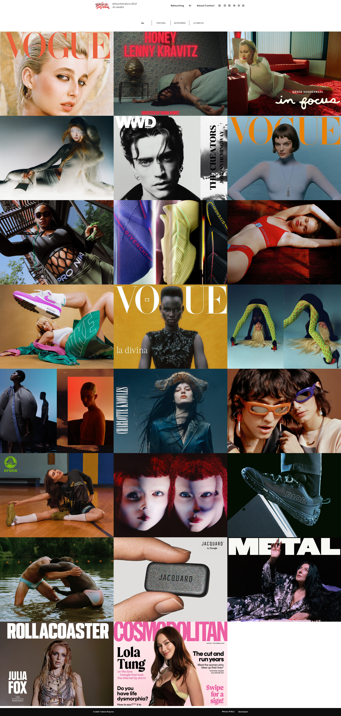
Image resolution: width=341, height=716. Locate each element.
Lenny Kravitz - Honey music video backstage (170, 82)
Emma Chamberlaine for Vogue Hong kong (56, 82)
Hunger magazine (56, 419)
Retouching (177, 6)
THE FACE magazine (170, 503)
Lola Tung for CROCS (57, 503)
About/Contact (205, 6)
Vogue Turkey (284, 166)
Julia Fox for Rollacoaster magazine (56, 672)
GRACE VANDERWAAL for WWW (284, 82)
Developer (243, 712)
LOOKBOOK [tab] (198, 23)
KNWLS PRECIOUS (170, 419)
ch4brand (56, 588)
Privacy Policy (228, 712)
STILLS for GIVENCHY (170, 250)
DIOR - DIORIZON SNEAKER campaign (284, 503)
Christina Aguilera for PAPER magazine (284, 335)
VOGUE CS (170, 335)
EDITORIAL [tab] (161, 23)
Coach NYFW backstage (284, 419)
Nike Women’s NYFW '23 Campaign (57, 250)
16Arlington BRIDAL (56, 166)
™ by (170, 588)
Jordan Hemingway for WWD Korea (170, 166)
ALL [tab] (142, 23)
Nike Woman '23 (57, 335)
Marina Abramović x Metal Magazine (284, 588)
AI (190, 6)
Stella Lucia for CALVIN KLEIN (284, 250)
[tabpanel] (170, 369)
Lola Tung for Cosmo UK (170, 672)
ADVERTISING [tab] (180, 23)
